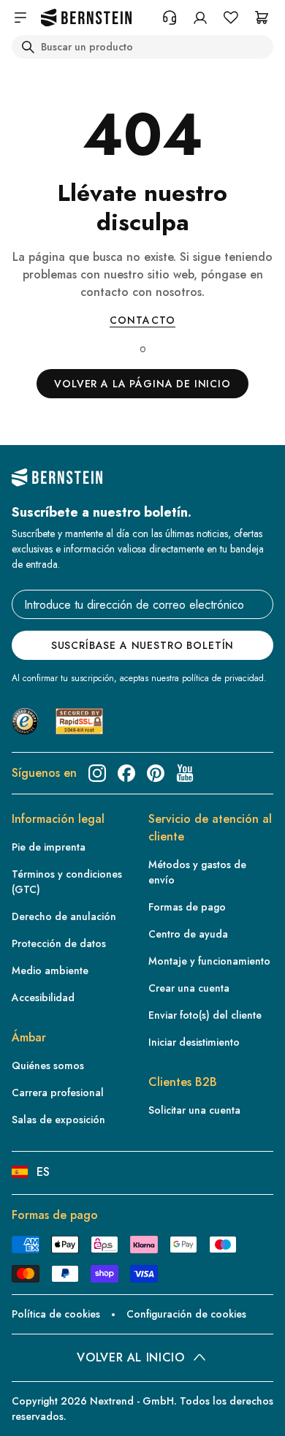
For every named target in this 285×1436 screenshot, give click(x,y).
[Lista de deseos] (231, 17)
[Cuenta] (200, 17)
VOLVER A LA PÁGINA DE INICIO (142, 383)
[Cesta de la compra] (261, 17)
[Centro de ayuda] (169, 17)
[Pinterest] (155, 773)
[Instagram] (97, 773)
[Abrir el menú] (20, 17)
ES (43, 1171)
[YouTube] (185, 773)
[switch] (32, 1411)
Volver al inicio (130, 1357)
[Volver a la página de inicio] (86, 18)
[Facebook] (126, 773)
